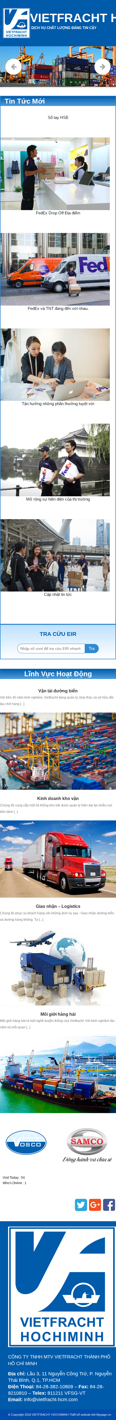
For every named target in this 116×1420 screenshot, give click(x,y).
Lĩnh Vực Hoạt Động (58, 674)
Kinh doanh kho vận (58, 798)
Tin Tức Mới (25, 101)
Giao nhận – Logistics (58, 906)
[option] (29, 1142)
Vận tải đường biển (58, 691)
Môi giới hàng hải (58, 1014)
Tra (91, 648)
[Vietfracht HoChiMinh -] (16, 23)
